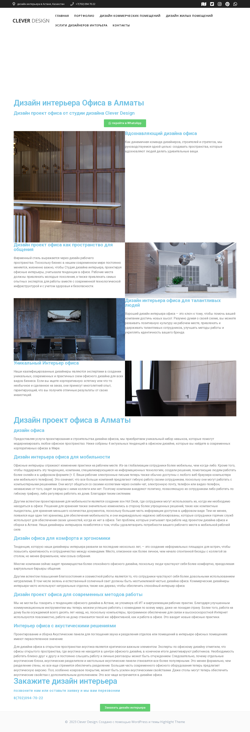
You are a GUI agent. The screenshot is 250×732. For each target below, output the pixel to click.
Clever (31, 20)
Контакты (121, 25)
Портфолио (84, 16)
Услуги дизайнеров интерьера (81, 25)
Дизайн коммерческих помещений (130, 16)
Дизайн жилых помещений (189, 16)
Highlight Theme (172, 722)
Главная (62, 16)
